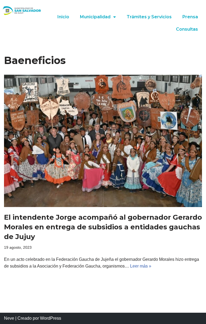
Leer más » (140, 266)
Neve (9, 318)
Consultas (187, 29)
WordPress (50, 318)
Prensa (190, 16)
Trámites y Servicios (149, 16)
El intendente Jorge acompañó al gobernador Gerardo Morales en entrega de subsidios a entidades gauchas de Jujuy (103, 227)
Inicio (63, 16)
